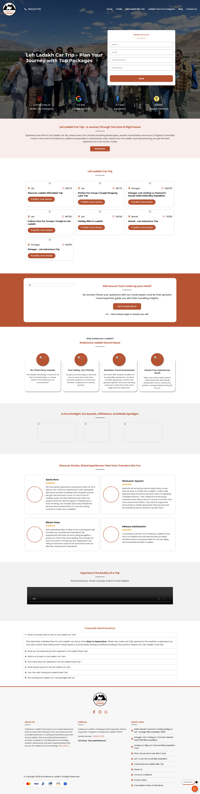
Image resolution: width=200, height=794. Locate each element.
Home (109, 9)
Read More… (64, 745)
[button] (127, 306)
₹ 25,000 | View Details (142, 227)
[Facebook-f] (94, 712)
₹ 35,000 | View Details (41, 230)
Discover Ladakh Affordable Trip (45, 193)
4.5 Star (81, 104)
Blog (180, 9)
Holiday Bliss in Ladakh (90, 221)
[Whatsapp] (106, 712)
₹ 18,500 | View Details (41, 199)
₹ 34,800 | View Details (42, 256)
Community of (41, 104)
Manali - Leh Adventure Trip (143, 221)
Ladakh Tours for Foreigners (161, 9)
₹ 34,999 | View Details (142, 202)
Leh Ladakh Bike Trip (135, 9)
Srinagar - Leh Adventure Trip (44, 249)
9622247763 (98, 736)
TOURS (119, 9)
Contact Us (191, 9)
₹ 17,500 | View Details (91, 227)
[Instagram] (100, 712)
